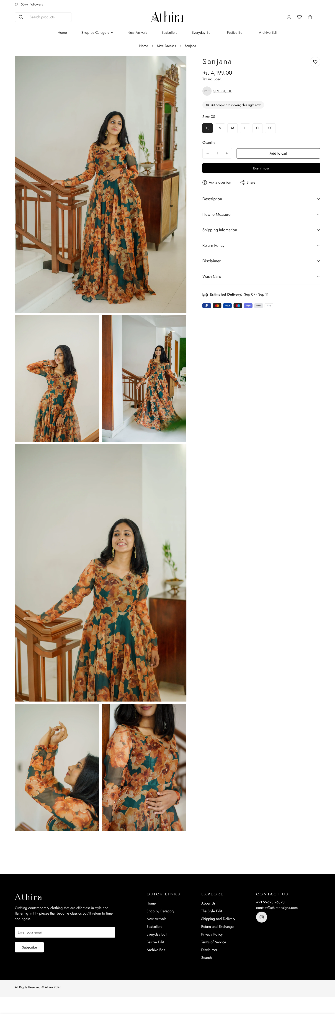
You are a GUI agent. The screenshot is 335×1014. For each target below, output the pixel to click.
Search (206, 957)
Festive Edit (235, 32)
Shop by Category (95, 32)
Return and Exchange (217, 926)
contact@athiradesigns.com (277, 907)
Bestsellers (169, 32)
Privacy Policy (212, 934)
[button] (310, 17)
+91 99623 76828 (270, 902)
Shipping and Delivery (218, 918)
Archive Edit (268, 32)
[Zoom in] (178, 65)
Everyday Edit (202, 32)
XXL (270, 128)
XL (257, 128)
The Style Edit (211, 911)
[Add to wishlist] (315, 62)
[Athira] (167, 17)
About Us (208, 903)
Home (62, 32)
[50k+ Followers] (261, 917)
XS (207, 128)
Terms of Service (213, 942)
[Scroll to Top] (326, 989)
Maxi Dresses (166, 45)
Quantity (208, 142)
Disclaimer (209, 949)
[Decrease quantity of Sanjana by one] (208, 153)
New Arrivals (137, 32)
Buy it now (261, 168)
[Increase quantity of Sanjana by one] (227, 153)
